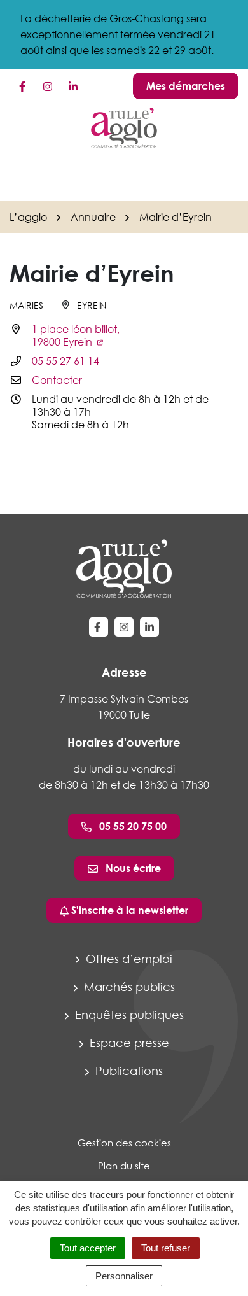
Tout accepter (88, 1248)
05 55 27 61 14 (65, 361)
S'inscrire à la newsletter (128, 910)
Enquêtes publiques (128, 1015)
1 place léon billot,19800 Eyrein (76, 335)
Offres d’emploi (127, 959)
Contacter (57, 380)
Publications (127, 1071)
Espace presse (127, 1043)
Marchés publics (128, 987)
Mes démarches (185, 86)
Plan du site (124, 1165)
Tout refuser (165, 1248)
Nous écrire (132, 868)
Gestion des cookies (124, 1142)
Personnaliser (124, 1276)
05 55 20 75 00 (132, 826)
